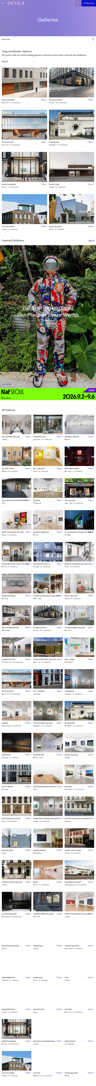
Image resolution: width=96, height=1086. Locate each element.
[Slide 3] (30, 384)
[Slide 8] (89, 384)
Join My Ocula (89, 3)
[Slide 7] (77, 384)
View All (5, 61)
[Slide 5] (54, 384)
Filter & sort (6, 39)
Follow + (44, 100)
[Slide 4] (42, 384)
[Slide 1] (6, 384)
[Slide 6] (66, 384)
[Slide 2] (18, 384)
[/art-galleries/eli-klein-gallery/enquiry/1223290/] (15, 3)
